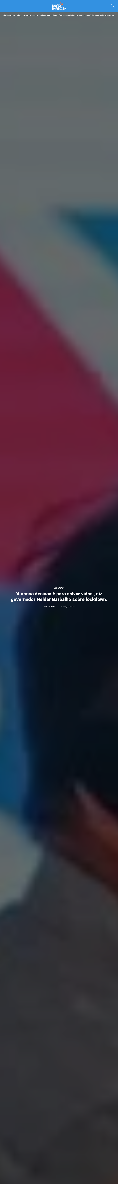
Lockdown (59, 588)
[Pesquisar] (112, 6)
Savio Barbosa (49, 606)
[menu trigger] (6, 6)
